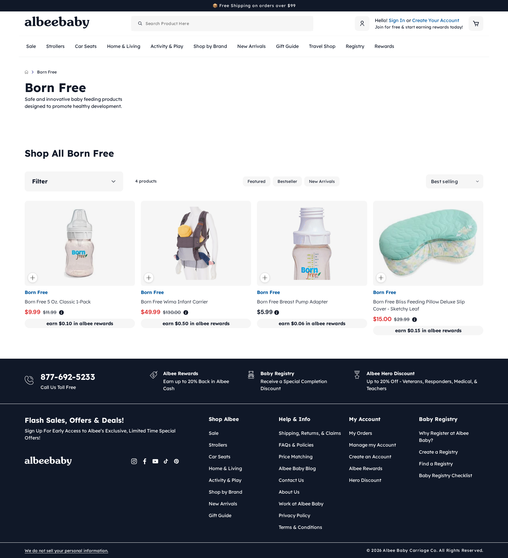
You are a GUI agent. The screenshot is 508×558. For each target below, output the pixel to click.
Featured (256, 181)
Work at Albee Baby (301, 504)
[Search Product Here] (140, 23)
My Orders (360, 433)
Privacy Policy (294, 515)
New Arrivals (322, 181)
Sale (213, 433)
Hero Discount (365, 480)
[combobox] (222, 23)
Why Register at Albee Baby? (444, 436)
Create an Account (370, 457)
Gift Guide (220, 515)
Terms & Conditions (300, 527)
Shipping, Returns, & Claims (310, 433)
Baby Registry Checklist (445, 475)
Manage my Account (372, 445)
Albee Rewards (365, 468)
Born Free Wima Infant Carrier (174, 302)
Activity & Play (225, 480)
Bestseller (287, 181)
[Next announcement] (481, 5)
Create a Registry (438, 452)
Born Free (47, 72)
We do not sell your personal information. (66, 550)
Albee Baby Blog (297, 468)
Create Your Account (435, 20)
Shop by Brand (225, 492)
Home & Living (225, 468)
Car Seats (219, 457)
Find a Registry (436, 464)
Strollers (218, 445)
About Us (289, 492)
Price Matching (296, 457)
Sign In (397, 20)
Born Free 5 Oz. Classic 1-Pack (58, 302)
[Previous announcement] (26, 5)
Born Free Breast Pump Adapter (292, 302)
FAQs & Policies (296, 445)
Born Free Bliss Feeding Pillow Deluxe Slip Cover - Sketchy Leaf (419, 305)
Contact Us (291, 480)
